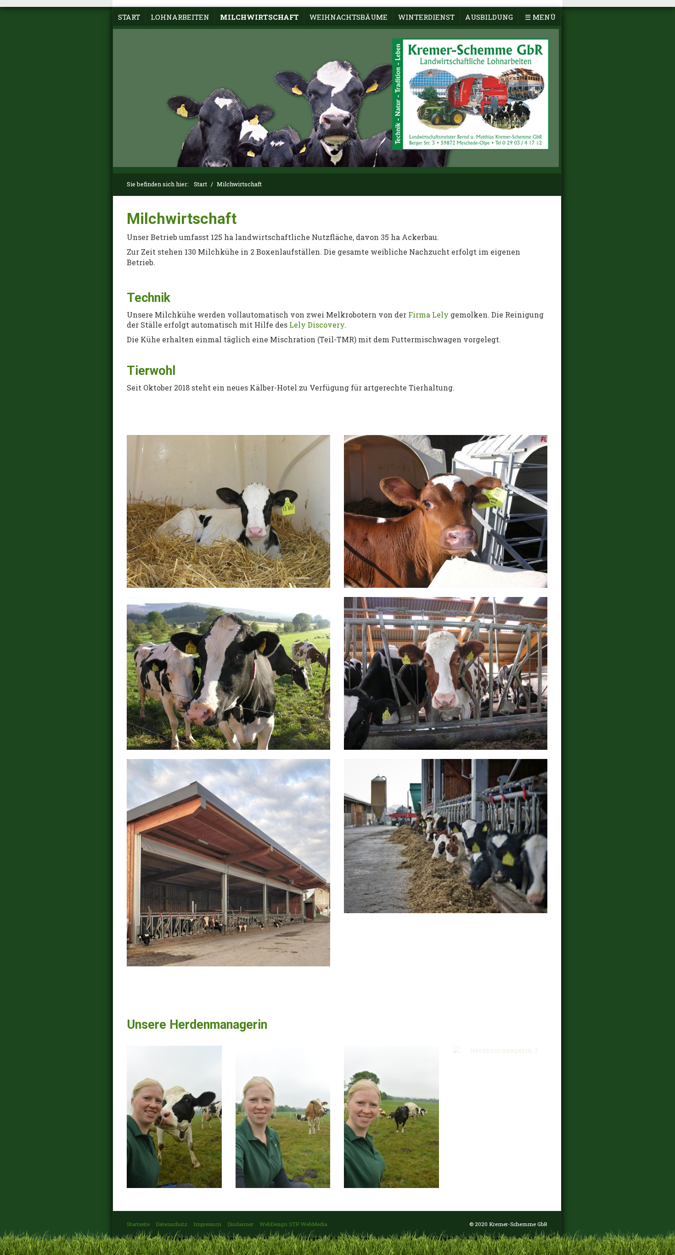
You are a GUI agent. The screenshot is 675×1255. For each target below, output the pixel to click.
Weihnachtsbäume (348, 17)
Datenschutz (171, 1224)
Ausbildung (489, 17)
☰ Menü (540, 17)
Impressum (207, 1224)
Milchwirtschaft (259, 17)
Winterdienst (426, 17)
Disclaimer (240, 1224)
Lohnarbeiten (180, 17)
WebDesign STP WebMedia (293, 1224)
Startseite (138, 1224)
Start (129, 17)
